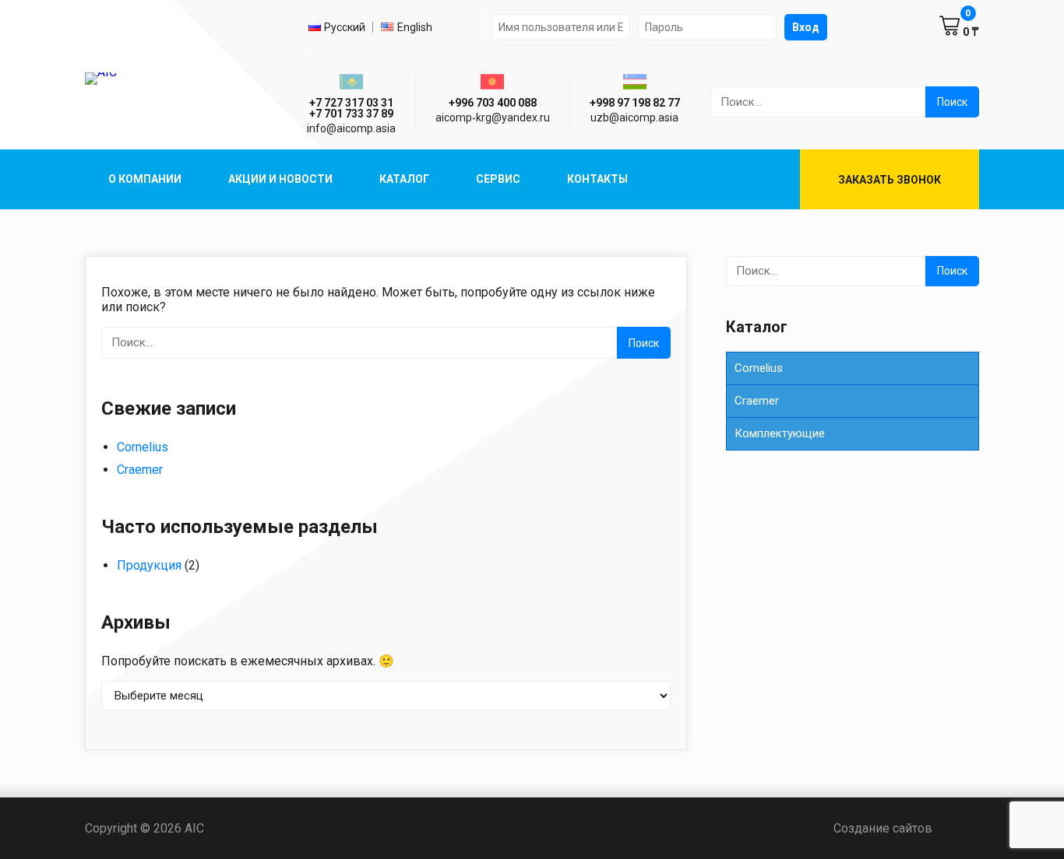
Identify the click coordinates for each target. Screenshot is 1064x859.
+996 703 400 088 (493, 102)
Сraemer (140, 469)
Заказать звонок (889, 180)
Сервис (498, 179)
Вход (805, 27)
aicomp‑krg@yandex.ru (492, 117)
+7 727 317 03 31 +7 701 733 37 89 (351, 108)
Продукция (149, 565)
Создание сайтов (906, 828)
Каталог (404, 179)
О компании (144, 179)
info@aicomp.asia (351, 128)
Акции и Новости (280, 179)
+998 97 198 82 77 (635, 102)
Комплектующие (780, 433)
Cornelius (142, 447)
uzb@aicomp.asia (634, 117)
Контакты (597, 179)
